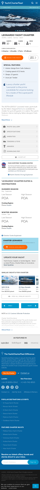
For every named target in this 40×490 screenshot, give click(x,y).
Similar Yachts (7, 7)
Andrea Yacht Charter (10, 441)
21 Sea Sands (24, 287)
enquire (9, 205)
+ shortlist (21, 157)
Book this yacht (14, 58)
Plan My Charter (8, 373)
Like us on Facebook (3, 387)
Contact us (25, 373)
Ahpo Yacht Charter (9, 448)
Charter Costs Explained (12, 235)
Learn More (13, 488)
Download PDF (13, 151)
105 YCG (5, 287)
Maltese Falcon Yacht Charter (12, 431)
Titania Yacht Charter (10, 445)
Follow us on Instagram (12, 387)
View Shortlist (33, 7)
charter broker (29, 242)
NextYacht (32, 57)
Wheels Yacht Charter (10, 434)
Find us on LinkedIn (16, 387)
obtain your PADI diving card (18, 171)
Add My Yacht (16, 392)
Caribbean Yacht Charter (11, 420)
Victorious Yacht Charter (11, 438)
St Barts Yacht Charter (10, 410)
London (4, 379)
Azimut (21, 109)
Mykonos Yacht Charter (10, 417)
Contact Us (5, 392)
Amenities (11, 136)
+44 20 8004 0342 (9, 382)
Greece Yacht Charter (10, 413)
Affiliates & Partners (30, 392)
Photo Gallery (13, 127)
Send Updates (9, 265)
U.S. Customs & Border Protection (19, 313)
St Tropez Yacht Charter (11, 403)
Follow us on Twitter (7, 387)
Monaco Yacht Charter (10, 406)
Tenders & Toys (13, 141)
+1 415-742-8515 (28, 382)
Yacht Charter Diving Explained (21, 175)
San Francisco (26, 379)
